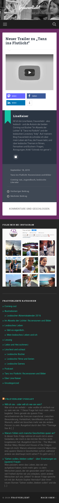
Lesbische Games (16, 363)
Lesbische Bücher (16, 354)
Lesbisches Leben (14, 325)
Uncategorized (12, 383)
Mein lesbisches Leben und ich (22, 334)
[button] (15, 96)
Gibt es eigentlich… (16, 330)
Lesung (8, 339)
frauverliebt (29, 7)
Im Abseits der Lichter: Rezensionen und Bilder (28, 320)
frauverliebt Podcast (19, 399)
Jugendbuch (29, 179)
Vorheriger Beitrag (19, 191)
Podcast (9, 368)
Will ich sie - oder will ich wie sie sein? (23, 404)
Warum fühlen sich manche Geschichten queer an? (30, 433)
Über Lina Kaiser (13, 378)
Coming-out (16, 179)
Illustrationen (11, 311)
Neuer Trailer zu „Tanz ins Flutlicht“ (26, 41)
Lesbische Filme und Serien (20, 359)
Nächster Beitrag (18, 196)
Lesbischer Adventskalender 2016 (24, 315)
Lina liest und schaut (15, 349)
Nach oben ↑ (49, 497)
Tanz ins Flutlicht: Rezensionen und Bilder (30, 175)
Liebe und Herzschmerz (16, 344)
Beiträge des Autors (15, 157)
